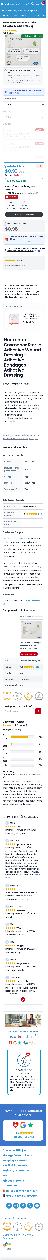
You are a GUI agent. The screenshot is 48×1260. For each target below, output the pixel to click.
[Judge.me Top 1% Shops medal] (28, 696)
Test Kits (35, 15)
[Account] (37, 4)
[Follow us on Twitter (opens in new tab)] (30, 1205)
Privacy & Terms (13, 1180)
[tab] (9, 64)
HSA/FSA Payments (15, 1165)
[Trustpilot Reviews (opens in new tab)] (30, 1124)
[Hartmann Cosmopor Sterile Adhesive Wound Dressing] (23, 50)
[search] (38, 711)
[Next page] (23, 999)
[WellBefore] (12, 4)
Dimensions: (10, 98)
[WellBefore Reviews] (15, 1124)
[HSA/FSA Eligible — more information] (28, 181)
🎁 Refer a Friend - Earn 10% (20, 1191)
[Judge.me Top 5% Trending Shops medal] (39, 696)
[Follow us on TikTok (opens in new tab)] (23, 1205)
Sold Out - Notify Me (24, 214)
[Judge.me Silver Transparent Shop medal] (17, 696)
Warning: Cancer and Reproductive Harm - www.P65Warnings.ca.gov (21, 437)
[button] (2, 3)
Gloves (24, 15)
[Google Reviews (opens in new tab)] (23, 1124)
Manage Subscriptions (17, 1155)
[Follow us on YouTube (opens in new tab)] (37, 1205)
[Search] (27, 4)
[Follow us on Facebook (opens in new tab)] (9, 1205)
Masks (6, 15)
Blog (5, 1175)
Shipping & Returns (15, 1160)
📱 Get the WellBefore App (20, 1195)
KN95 (15, 15)
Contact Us (10, 1185)
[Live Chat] (32, 4)
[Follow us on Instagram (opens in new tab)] (16, 1205)
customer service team (19, 538)
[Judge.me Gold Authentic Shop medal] (7, 696)
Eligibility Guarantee (16, 1170)
